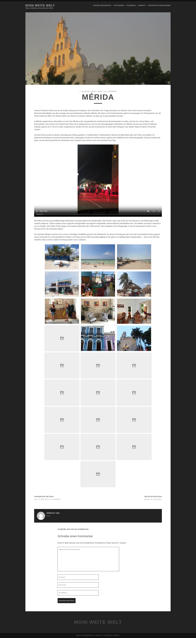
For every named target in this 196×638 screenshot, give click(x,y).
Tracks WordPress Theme (88, 635)
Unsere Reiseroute (102, 5)
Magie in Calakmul (153, 499)
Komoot (142, 5)
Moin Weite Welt (40, 5)
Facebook (131, 5)
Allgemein (110, 91)
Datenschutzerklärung (159, 5)
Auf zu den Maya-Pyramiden (47, 499)
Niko (100, 91)
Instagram (119, 5)
